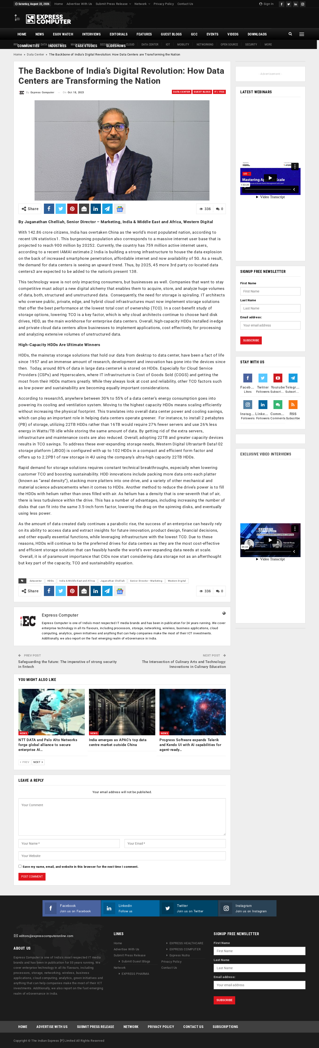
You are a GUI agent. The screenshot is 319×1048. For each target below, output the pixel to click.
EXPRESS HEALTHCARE (186, 943)
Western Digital (177, 581)
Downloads (257, 34)
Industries (57, 46)
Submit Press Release (112, 4)
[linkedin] (295, 3)
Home (58, 4)
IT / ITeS (219, 91)
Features (144, 34)
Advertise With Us (79, 4)
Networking (205, 44)
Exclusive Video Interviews (265, 454)
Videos (232, 34)
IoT (168, 44)
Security (251, 44)
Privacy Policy (164, 4)
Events (212, 34)
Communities (28, 46)
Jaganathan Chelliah (112, 581)
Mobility (183, 44)
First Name (248, 283)
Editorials (119, 34)
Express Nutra (180, 955)
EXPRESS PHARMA (135, 973)
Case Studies (86, 46)
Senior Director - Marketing (146, 581)
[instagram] (302, 3)
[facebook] (281, 3)
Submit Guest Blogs (136, 961)
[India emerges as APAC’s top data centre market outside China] (122, 712)
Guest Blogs (171, 34)
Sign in (268, 4)
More (268, 44)
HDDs (50, 581)
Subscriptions (225, 1027)
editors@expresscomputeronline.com (46, 936)
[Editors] (16, 936)
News (39, 34)
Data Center (150, 44)
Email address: (251, 317)
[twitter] (288, 3)
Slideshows (116, 46)
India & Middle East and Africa (77, 581)
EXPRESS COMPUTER (185, 949)
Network (141, 4)
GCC (194, 34)
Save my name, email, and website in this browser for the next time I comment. (80, 866)
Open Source (229, 44)
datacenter (36, 581)
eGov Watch (63, 34)
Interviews (91, 34)
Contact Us (185, 4)
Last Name (248, 300)
